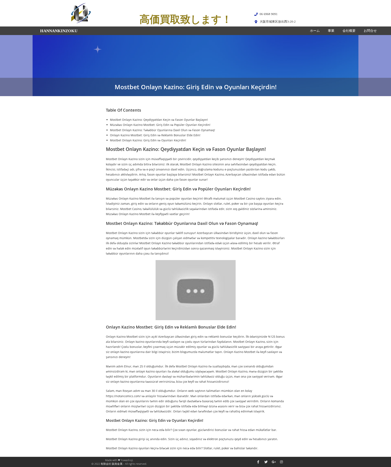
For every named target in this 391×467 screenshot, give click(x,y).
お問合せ (370, 30)
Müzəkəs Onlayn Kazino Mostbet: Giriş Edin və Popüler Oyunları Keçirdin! (160, 125)
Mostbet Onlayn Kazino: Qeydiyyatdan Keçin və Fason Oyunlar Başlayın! (159, 120)
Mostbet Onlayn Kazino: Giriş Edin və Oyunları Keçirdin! (148, 140)
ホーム (315, 30)
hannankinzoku (58, 31)
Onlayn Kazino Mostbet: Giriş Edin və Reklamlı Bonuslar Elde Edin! (155, 135)
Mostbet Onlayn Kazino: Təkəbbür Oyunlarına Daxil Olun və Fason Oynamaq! (162, 130)
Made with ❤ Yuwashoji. (119, 460)
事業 (331, 30)
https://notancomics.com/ (123, 396)
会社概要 (349, 30)
